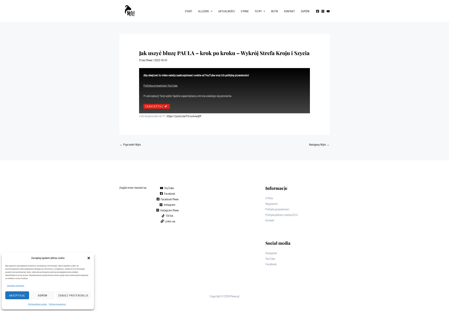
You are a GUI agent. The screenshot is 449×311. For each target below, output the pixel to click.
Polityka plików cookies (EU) (281, 214)
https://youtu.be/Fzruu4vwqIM (184, 116)
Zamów (305, 11)
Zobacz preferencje (73, 295)
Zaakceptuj (154, 106)
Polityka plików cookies (37, 304)
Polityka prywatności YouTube (160, 85)
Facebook (271, 264)
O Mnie (245, 11)
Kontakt (289, 11)
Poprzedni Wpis (130, 144)
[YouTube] (328, 11)
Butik (274, 11)
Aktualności (226, 11)
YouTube (270, 258)
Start (188, 11)
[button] (89, 258)
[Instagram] (322, 11)
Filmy (258, 11)
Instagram (271, 253)
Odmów (42, 295)
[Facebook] (317, 11)
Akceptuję (17, 295)
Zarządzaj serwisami (15, 285)
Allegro (203, 11)
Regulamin (271, 203)
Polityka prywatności (57, 304)
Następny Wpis (319, 144)
